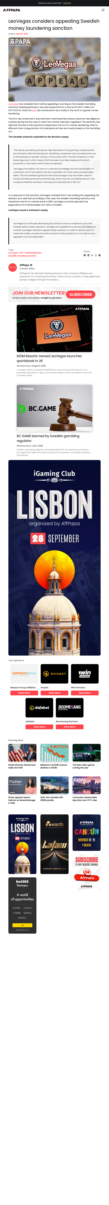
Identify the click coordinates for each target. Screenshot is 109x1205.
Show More (24, 692)
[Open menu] (103, 10)
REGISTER (67, 3)
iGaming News (15, 740)
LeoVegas (13, 103)
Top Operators (16, 660)
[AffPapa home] (11, 10)
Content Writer (27, 268)
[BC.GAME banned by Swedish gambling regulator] (54, 408)
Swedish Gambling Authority (22, 255)
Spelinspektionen (33, 252)
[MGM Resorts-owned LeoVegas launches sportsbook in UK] (54, 328)
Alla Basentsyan (24, 366)
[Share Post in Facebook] (85, 255)
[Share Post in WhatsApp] (96, 255)
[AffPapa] (12, 271)
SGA (34, 110)
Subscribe (80, 294)
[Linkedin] (31, 265)
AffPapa (24, 265)
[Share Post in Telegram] (99, 255)
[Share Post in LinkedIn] (88, 255)
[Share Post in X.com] (92, 255)
